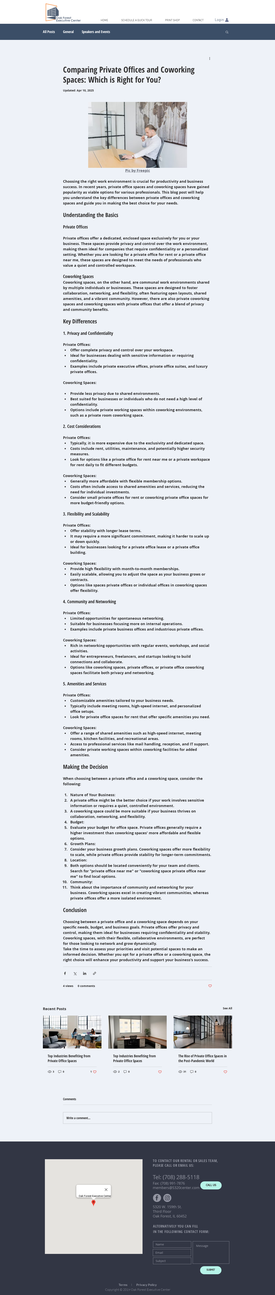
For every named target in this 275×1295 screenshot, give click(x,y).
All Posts (49, 31)
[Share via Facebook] (65, 973)
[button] (227, 31)
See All (227, 1008)
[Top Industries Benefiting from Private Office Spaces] (72, 1032)
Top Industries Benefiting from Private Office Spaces (69, 1058)
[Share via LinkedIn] (85, 973)
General (68, 31)
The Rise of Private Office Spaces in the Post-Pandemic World (202, 1058)
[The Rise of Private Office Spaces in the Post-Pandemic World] (203, 1032)
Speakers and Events (96, 31)
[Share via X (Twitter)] (75, 973)
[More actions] (209, 58)
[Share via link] (94, 973)
